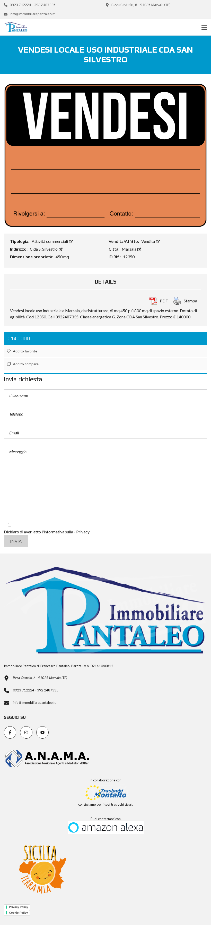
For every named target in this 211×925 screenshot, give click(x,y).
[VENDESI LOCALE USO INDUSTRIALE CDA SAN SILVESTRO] (105, 154)
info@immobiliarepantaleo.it (32, 14)
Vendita (148, 241)
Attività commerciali (50, 241)
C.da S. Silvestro (44, 248)
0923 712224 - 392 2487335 (32, 5)
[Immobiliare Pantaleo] (14, 27)
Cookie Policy (18, 912)
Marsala (129, 248)
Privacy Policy (18, 907)
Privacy (83, 531)
